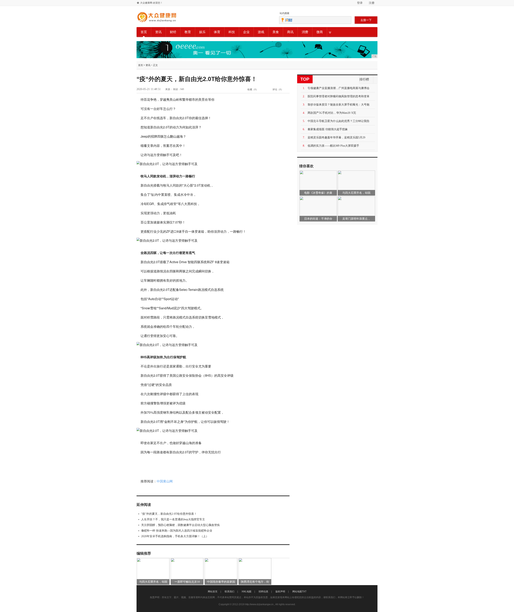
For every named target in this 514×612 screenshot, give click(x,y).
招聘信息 (263, 591)
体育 (217, 32)
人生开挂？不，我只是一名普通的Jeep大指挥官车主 (173, 519)
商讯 (290, 32)
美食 (275, 32)
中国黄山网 (165, 481)
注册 (371, 2)
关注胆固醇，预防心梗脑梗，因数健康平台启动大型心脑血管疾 (180, 525)
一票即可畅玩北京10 (187, 581)
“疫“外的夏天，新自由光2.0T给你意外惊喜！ (169, 513)
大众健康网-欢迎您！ (151, 2)
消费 (305, 32)
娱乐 (202, 32)
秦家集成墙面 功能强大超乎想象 (328, 129)
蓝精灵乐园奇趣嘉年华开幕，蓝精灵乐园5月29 (336, 137)
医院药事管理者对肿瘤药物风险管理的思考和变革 (338, 96)
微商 (319, 32)
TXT (304, 591)
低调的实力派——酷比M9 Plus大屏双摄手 (333, 145)
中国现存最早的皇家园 (221, 581)
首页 (144, 32)
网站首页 (212, 591)
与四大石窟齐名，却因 (153, 581)
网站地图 (297, 591)
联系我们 (229, 591)
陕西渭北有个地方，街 (255, 581)
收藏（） (252, 89)
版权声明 (280, 591)
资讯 (158, 32)
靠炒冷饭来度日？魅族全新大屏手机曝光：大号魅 (338, 104)
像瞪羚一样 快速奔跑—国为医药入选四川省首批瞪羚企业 (176, 530)
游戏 (261, 32)
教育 (188, 32)
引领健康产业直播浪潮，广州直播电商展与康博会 (338, 88)
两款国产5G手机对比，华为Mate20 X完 (332, 112)
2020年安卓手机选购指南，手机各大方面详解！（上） (175, 536)
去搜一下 (366, 20)
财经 (173, 32)
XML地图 (246, 591)
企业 (246, 32)
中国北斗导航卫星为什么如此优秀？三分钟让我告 (338, 121)
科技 (231, 32)
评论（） (277, 89)
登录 (360, 2)
